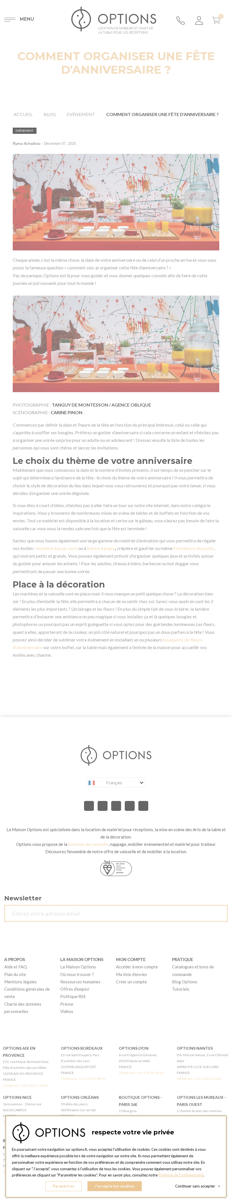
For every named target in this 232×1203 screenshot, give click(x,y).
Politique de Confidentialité (180, 1175)
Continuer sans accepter (197, 1186)
